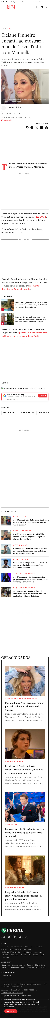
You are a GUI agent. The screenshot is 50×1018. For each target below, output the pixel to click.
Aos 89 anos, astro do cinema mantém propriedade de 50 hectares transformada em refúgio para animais (31, 579)
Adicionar (43, 395)
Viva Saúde (6, 957)
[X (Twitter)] (15, 937)
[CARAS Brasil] (10, 7)
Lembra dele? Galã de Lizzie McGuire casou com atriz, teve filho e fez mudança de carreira (24, 769)
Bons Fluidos (36, 947)
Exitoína (30, 965)
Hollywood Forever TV (10, 952)
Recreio (24, 955)
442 (46, 968)
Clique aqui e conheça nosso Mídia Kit (16, 996)
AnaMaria (5, 947)
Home (3, 29)
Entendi (11, 1011)
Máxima (4, 955)
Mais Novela (27, 952)
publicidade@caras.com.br (12, 993)
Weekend (40, 968)
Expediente (6, 975)
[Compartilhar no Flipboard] (42, 128)
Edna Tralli (28, 413)
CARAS (4, 949)
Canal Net (5, 965)
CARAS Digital (14, 107)
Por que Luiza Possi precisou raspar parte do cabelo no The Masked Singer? (24, 706)
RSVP (42, 955)
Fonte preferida (28, 399)
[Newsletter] (42, 7)
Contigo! (22, 949)
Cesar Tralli (10, 413)
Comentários (9, 120)
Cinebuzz (13, 949)
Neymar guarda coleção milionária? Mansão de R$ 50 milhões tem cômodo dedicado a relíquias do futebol (29, 593)
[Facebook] (9, 937)
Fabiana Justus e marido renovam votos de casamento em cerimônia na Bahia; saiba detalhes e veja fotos (30, 551)
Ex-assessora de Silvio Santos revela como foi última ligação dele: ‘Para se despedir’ (24, 832)
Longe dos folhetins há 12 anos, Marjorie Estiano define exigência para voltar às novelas (23, 895)
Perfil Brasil (15, 955)
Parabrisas (14, 968)
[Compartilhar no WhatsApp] (27, 128)
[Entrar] (46, 7)
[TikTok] (26, 937)
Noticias (4, 968)
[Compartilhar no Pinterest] (46, 128)
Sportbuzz (33, 955)
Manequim (38, 952)
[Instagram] (3, 937)
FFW (30, 949)
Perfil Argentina (27, 968)
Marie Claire (40, 965)
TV (10, 29)
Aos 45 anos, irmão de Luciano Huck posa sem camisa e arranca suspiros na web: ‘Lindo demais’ (31, 522)
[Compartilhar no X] (37, 128)
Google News (19, 399)
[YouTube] (20, 937)
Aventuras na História (20, 947)
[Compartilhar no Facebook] (32, 128)
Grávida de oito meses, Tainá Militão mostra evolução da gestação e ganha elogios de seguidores (29, 536)
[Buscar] (37, 7)
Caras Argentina (18, 965)
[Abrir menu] (3, 7)
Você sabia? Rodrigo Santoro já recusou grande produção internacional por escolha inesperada (30, 565)
